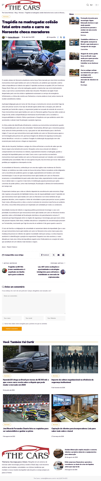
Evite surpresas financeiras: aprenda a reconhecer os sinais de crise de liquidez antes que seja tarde (79, 464)
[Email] (58, 255)
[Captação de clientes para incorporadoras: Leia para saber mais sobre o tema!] (74, 408)
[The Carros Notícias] (22, 5)
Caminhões (84, 49)
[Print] (64, 37)
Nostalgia (84, 85)
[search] (87, 5)
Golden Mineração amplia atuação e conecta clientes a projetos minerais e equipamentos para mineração (81, 452)
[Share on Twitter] (61, 37)
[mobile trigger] (3, 5)
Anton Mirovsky (13, 37)
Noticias (6, 16)
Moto (82, 66)
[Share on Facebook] (58, 37)
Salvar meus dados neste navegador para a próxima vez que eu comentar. (25, 324)
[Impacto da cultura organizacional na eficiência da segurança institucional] (74, 359)
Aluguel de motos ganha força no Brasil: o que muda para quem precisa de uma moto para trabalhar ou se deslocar (89, 58)
